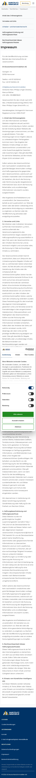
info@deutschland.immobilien (14, 87)
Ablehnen (18, 427)
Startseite (5, 9)
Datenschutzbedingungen (10, 749)
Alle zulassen (17, 414)
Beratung (25, 3)
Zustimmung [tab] (6, 355)
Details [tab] (17, 355)
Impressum (5, 754)
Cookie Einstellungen (8, 724)
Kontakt (4, 734)
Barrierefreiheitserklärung (10, 759)
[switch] (31, 393)
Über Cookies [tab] (29, 355)
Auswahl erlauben (18, 420)
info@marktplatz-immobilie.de (17, 739)
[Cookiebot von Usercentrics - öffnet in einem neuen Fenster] (25, 349)
